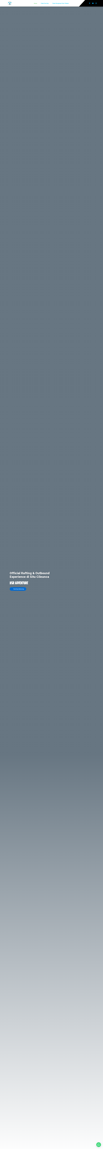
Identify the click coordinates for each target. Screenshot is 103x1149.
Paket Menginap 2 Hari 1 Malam (60, 3)
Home (35, 3)
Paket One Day (45, 3)
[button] (98, 1144)
